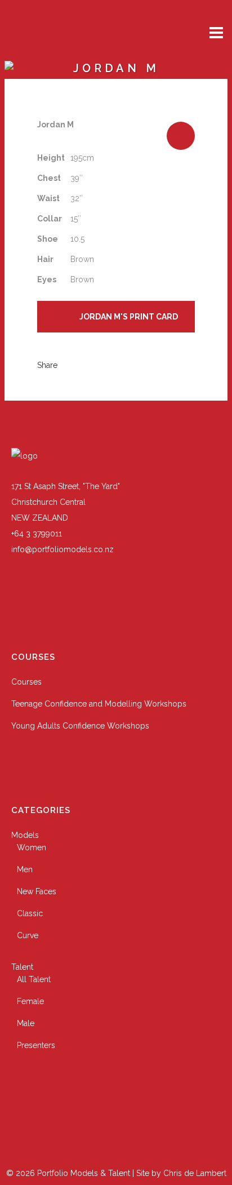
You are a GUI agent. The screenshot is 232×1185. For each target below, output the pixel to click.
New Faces (36, 891)
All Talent (34, 979)
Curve (27, 935)
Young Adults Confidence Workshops (80, 725)
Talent (22, 966)
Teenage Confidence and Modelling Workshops (98, 703)
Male (25, 1023)
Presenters (36, 1045)
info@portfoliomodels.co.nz (62, 549)
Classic (30, 913)
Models (25, 835)
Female (30, 1001)
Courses (26, 681)
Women (31, 847)
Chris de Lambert (194, 1173)
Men (25, 869)
